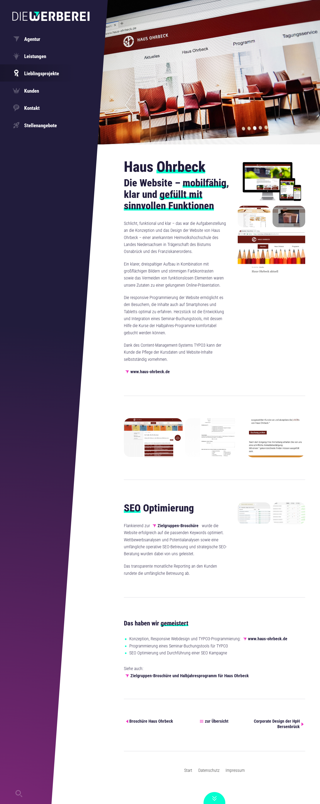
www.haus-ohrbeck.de (150, 371)
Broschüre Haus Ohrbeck (151, 721)
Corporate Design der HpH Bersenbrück (277, 724)
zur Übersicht (216, 721)
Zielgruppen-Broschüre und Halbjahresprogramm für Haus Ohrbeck (189, 675)
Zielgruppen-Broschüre (178, 525)
